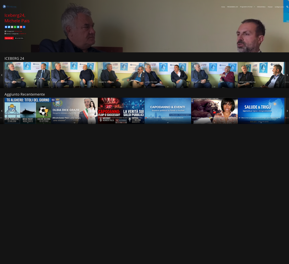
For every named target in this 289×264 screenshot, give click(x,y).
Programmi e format (246, 7)
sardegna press (279, 7)
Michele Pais (18, 31)
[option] (28, 75)
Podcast (270, 7)
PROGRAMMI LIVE (232, 7)
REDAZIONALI (261, 7)
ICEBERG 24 (22, 34)
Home (223, 7)
